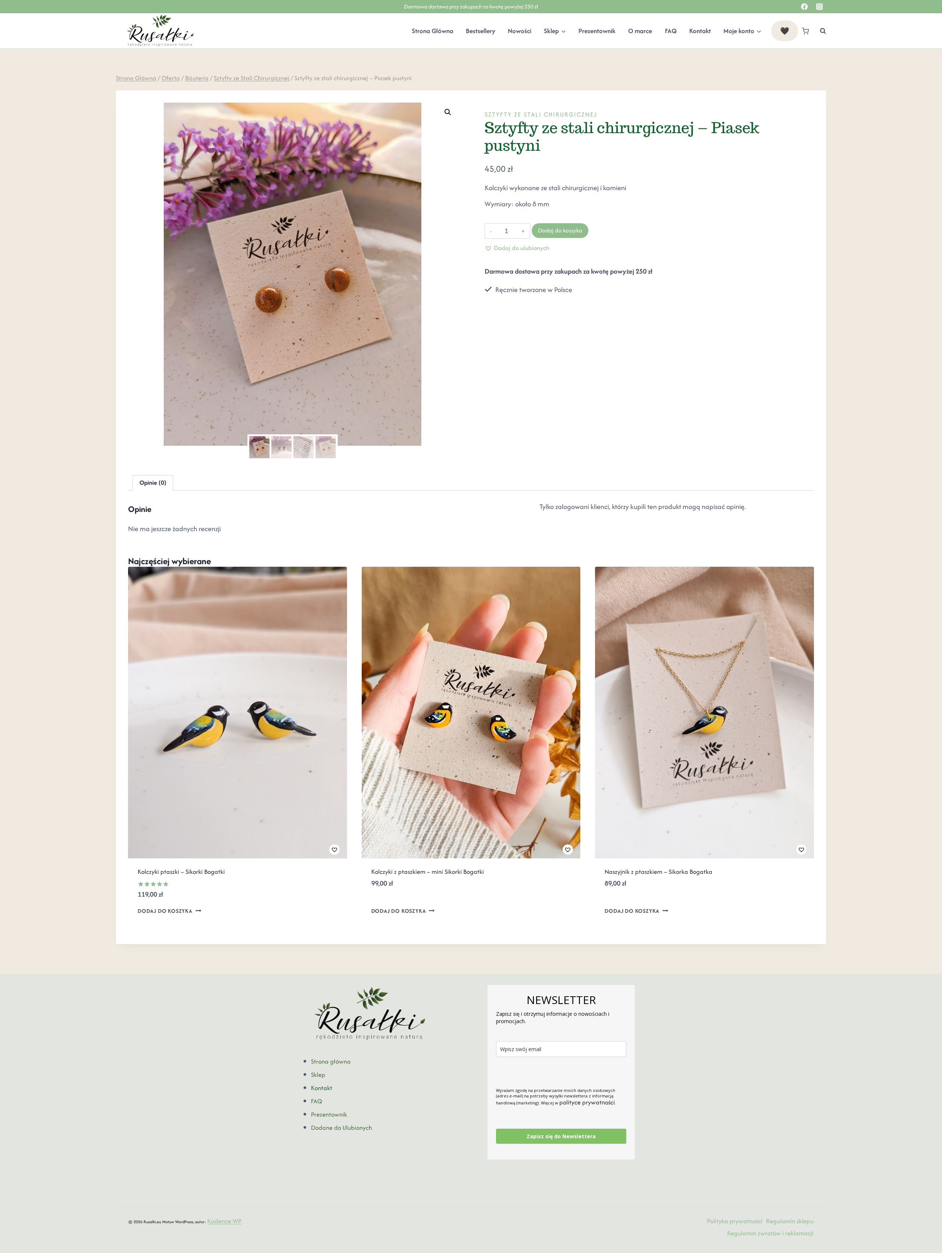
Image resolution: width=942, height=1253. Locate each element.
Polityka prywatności (734, 1221)
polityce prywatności (587, 1102)
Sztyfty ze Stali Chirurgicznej (541, 114)
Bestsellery (480, 31)
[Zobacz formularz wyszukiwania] (819, 31)
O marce (640, 31)
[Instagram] (819, 6)
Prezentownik (597, 31)
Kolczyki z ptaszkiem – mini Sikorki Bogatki (427, 871)
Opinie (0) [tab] (152, 482)
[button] (447, 112)
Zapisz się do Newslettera (561, 1136)
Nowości (519, 31)
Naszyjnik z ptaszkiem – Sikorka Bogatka (658, 871)
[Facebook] (804, 6)
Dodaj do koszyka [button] (165, 911)
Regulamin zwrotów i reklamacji (770, 1233)
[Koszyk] (805, 31)
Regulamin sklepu (790, 1221)
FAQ (671, 31)
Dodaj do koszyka (560, 230)
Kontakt (700, 31)
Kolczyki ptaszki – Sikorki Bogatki (181, 871)
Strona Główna (432, 31)
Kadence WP (224, 1221)
